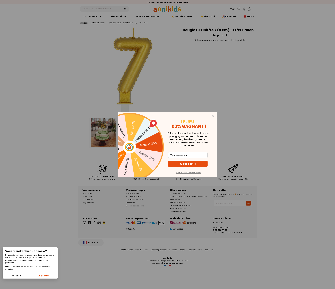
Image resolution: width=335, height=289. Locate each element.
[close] (212, 116)
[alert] (167, 144)
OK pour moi (44, 275)
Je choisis (16, 275)
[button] (188, 164)
